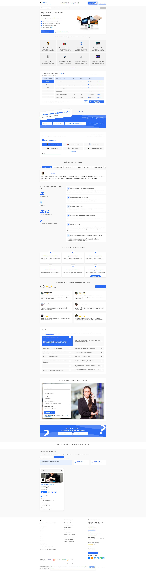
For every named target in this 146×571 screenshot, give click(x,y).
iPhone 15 (103, 176)
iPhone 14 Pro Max (44, 178)
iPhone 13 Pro (84, 178)
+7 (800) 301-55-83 (65, 2)
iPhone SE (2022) (69, 178)
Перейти (53, 173)
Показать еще (73, 67)
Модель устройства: (48, 396)
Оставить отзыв (101, 286)
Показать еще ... (44, 179)
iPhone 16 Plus (65, 176)
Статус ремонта (103, 7)
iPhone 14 (63, 178)
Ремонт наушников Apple (69, 541)
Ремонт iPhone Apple (47, 167)
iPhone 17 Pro (51, 176)
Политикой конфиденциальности (64, 458)
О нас (63, 7)
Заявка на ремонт (88, 7)
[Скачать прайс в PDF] (86, 101)
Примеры (42, 530)
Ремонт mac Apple (87, 167)
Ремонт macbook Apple (58, 167)
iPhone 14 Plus (57, 178)
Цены (60, 7)
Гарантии (75, 7)
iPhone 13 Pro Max (77, 178)
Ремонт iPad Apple (68, 167)
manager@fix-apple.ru (92, 535)
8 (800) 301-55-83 (91, 530)
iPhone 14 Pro (51, 178)
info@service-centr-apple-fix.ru (94, 532)
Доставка (71, 7)
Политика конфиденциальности (73, 563)
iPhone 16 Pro (71, 176)
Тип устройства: (47, 391)
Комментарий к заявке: (49, 406)
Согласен (92, 567)
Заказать (98, 81)
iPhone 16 (77, 176)
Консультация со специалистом (97, 102)
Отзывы (67, 7)
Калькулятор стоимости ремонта (46, 546)
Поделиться (89, 558)
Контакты (94, 7)
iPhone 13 (96, 178)
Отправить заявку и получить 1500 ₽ (75, 123)
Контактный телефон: (48, 385)
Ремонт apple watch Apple (97, 167)
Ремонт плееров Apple (68, 543)
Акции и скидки (81, 7)
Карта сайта (42, 553)
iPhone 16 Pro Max (58, 176)
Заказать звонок (81, 433)
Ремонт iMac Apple (77, 167)
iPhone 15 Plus (97, 176)
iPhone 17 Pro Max (44, 176)
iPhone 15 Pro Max (83, 176)
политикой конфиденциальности (56, 125)
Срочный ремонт (54, 7)
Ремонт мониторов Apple (69, 539)
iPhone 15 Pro (90, 176)
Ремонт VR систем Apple (69, 536)
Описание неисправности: (49, 401)
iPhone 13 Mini (90, 178)
